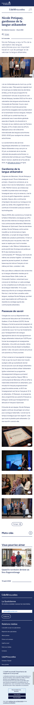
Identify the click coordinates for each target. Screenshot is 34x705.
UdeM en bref (5, 643)
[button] (30, 9)
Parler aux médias (6, 647)
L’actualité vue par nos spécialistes (11, 627)
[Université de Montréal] (6, 3)
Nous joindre (5, 664)
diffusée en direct (14, 163)
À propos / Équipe (6, 660)
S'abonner (6, 616)
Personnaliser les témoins (18, 690)
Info (31, 75)
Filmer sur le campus (7, 639)
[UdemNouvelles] (17, 9)
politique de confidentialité (16, 701)
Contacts (4, 651)
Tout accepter (17, 697)
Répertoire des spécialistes (9, 631)
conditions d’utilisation (9, 703)
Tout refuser (17, 694)
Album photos (5, 635)
